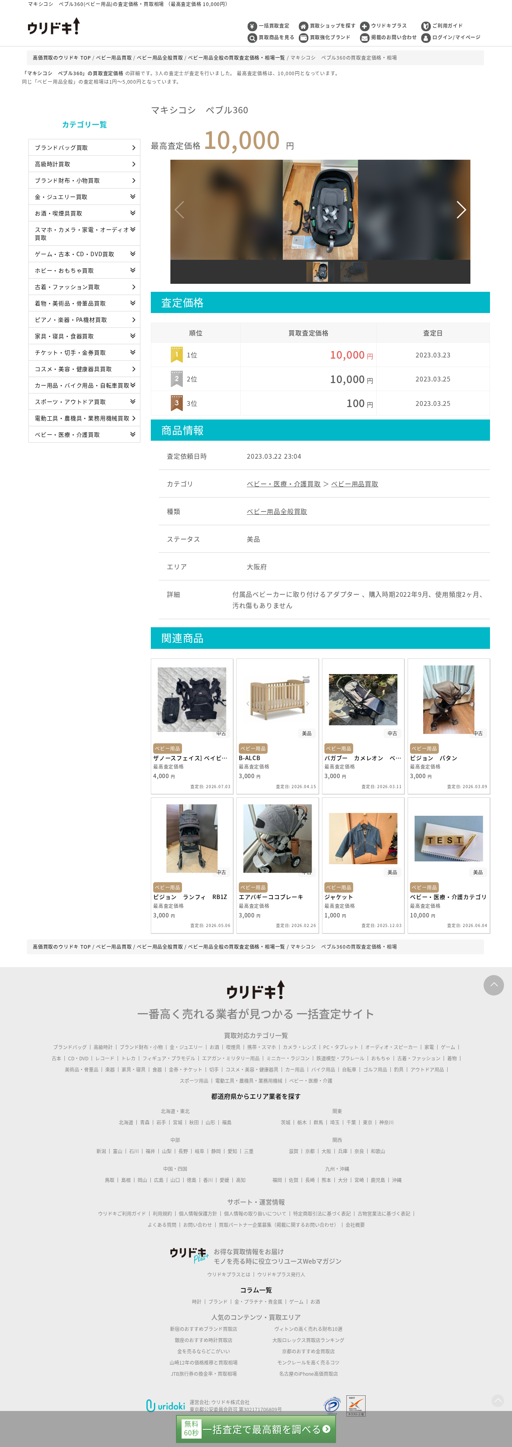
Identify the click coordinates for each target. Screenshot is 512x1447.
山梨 (167, 1151)
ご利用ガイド (447, 25)
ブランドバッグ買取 (61, 147)
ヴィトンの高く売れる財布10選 (308, 1329)
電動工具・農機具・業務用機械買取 (82, 418)
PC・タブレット (340, 1047)
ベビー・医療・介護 (310, 1080)
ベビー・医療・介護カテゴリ (448, 897)
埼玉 (335, 1122)
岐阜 (199, 1151)
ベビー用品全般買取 (277, 511)
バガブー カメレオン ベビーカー (363, 758)
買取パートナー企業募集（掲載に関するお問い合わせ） (279, 1224)
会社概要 (355, 1224)
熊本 (326, 1180)
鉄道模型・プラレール (340, 1058)
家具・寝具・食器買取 (64, 336)
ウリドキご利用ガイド (122, 1213)
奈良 (359, 1151)
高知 (241, 1180)
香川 (208, 1180)
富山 (117, 1151)
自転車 (349, 1069)
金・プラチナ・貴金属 (258, 1301)
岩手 (161, 1122)
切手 (214, 1069)
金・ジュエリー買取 (61, 197)
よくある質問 (162, 1224)
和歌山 (378, 1151)
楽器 (110, 1069)
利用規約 (162, 1213)
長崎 (310, 1180)
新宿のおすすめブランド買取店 (203, 1329)
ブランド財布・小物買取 (67, 180)
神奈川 (386, 1122)
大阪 (326, 1151)
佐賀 (293, 1180)
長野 (183, 1151)
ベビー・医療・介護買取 (67, 434)
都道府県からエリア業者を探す (256, 1096)
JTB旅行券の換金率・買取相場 (204, 1373)
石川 (134, 1151)
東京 (367, 1122)
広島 (159, 1180)
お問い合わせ (197, 1224)
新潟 (101, 1151)
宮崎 (359, 1180)
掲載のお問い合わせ (394, 37)
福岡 (277, 1180)
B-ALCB (249, 758)
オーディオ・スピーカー (391, 1047)
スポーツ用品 (194, 1080)
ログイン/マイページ (456, 37)
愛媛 (224, 1180)
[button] (461, 210)
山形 (210, 1122)
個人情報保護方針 (198, 1213)
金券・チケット (185, 1069)
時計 (197, 1301)
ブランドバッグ (70, 1047)
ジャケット (339, 897)
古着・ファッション (418, 1058)
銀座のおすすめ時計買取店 (203, 1340)
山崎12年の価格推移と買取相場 (204, 1362)
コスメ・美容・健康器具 (252, 1069)
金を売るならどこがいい (203, 1351)
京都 (310, 1151)
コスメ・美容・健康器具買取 (73, 369)
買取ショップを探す (333, 25)
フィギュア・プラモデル (168, 1058)
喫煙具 (233, 1047)
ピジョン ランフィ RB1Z (190, 897)
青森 (145, 1122)
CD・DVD (78, 1058)
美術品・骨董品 (81, 1069)
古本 (56, 1058)
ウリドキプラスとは (228, 1274)
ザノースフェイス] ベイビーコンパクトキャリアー (192, 758)
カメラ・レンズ (299, 1047)
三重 (249, 1151)
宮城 (177, 1122)
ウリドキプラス (389, 25)
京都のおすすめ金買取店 (308, 1351)
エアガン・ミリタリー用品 (231, 1058)
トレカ (128, 1058)
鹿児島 (378, 1180)
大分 (343, 1180)
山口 (175, 1180)
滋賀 (293, 1151)
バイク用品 (323, 1069)
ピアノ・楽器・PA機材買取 (71, 319)
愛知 (232, 1151)
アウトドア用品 (427, 1069)
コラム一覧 (256, 1289)
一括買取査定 (274, 25)
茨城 (285, 1122)
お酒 (214, 1047)
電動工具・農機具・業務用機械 (248, 1080)
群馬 (318, 1122)
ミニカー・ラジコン (288, 1058)
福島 (227, 1122)
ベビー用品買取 (354, 483)
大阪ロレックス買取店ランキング (308, 1340)
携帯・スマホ (261, 1047)
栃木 (302, 1122)
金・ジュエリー (186, 1047)
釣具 (399, 1069)
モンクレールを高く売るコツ (308, 1362)
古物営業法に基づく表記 (384, 1213)
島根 (126, 1180)
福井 (150, 1151)
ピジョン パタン (433, 758)
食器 (157, 1069)
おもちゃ (380, 1058)
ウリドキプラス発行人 (281, 1274)
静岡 (216, 1151)
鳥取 (109, 1180)
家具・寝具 (134, 1069)
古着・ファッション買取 (67, 287)
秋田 (194, 1122)
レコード (104, 1058)
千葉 (351, 1122)
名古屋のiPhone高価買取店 (308, 1373)
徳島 (191, 1180)
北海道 (126, 1122)
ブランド (218, 1301)
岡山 (142, 1180)
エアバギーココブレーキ (271, 897)
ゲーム (448, 1047)
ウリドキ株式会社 (230, 1402)
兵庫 (343, 1151)
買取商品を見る (277, 37)
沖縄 (397, 1180)
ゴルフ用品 (375, 1069)
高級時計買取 (52, 164)
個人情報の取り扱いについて (255, 1213)
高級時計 (103, 1047)
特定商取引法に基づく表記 (322, 1213)
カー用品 (294, 1069)
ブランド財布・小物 (141, 1047)
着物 (452, 1058)
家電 (429, 1047)
